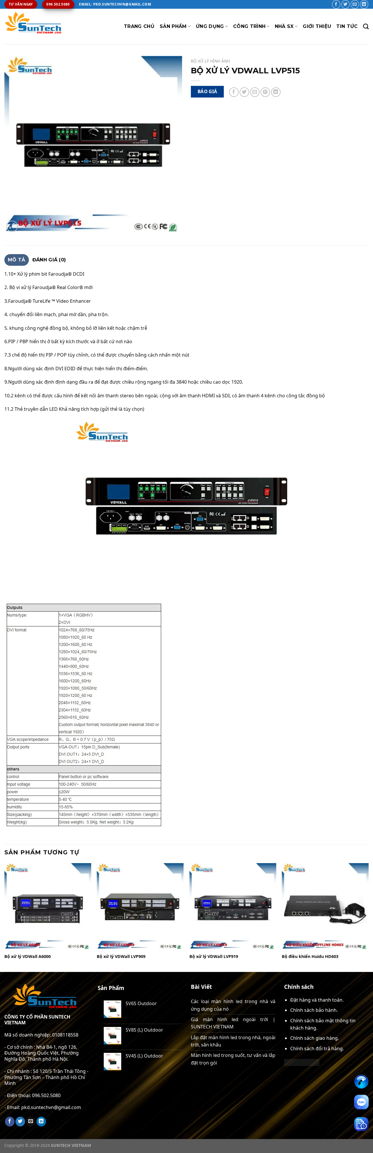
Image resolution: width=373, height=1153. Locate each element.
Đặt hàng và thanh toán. (317, 1000)
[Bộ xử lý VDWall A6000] (47, 906)
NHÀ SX (284, 26)
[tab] (16, 260)
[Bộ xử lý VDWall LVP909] (140, 906)
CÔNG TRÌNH (249, 26)
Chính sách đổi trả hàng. (317, 1048)
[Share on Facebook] (234, 92)
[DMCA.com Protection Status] (301, 1062)
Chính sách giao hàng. (314, 1038)
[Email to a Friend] (255, 92)
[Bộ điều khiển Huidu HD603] (325, 906)
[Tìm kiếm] (366, 26)
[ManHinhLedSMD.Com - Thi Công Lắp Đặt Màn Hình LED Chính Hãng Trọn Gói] (33, 26)
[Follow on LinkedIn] (364, 4)
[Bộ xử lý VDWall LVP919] (232, 906)
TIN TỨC (347, 26)
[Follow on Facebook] (336, 4)
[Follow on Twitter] (345, 4)
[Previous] (4, 916)
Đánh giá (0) (49, 260)
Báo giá (207, 91)
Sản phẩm (173, 26)
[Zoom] (12, 226)
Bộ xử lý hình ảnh (210, 61)
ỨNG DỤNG (210, 26)
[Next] (368, 916)
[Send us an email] (355, 4)
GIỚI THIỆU (317, 26)
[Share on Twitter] (244, 92)
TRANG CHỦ (139, 26)
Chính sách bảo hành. (314, 1010)
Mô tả (16, 260)
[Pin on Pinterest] (265, 92)
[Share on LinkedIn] (276, 92)
